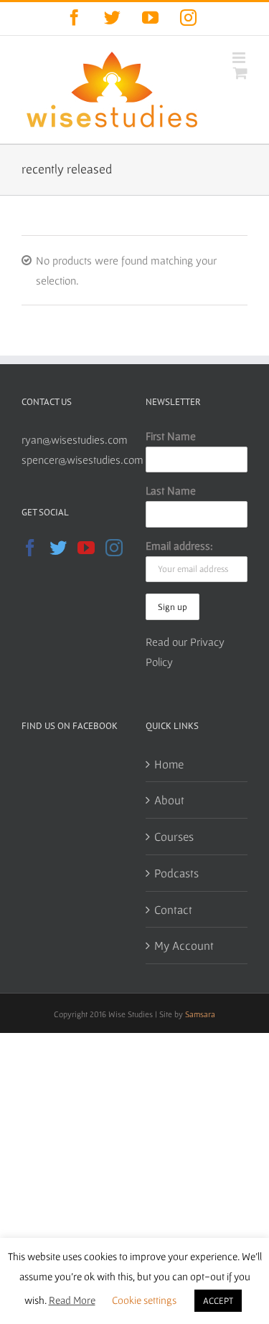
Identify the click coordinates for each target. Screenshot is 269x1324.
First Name (171, 435)
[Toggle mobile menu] (239, 57)
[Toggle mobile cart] (240, 72)
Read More (72, 1300)
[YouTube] (86, 547)
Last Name (171, 490)
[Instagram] (114, 547)
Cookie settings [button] (144, 1300)
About (169, 799)
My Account (184, 945)
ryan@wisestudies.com (75, 439)
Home (169, 764)
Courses (174, 836)
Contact (173, 909)
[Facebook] (30, 547)
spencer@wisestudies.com (82, 459)
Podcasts (176, 873)
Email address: (179, 545)
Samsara (200, 1014)
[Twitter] (58, 547)
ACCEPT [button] (218, 1300)
